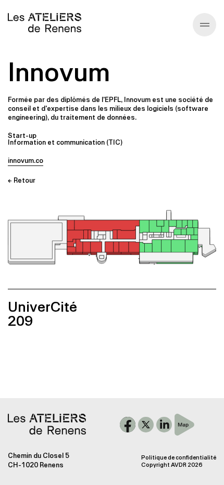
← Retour (21, 180)
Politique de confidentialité (178, 457)
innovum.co (25, 160)
